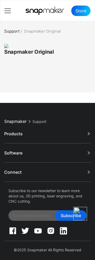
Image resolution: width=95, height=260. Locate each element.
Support (12, 31)
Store (80, 10)
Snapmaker (15, 121)
